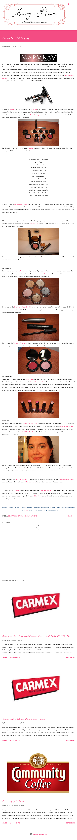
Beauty (11, 516)
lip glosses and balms (30, 423)
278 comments (14, 740)
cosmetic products (46, 490)
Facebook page (31, 482)
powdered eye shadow (21, 204)
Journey (34, 109)
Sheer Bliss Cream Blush (37, 382)
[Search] (68, 3)
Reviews (34, 516)
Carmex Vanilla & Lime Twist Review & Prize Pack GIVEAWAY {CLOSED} (36, 636)
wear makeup (34, 224)
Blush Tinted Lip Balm (28, 432)
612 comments (14, 823)
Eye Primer (21, 271)
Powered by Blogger (40, 834)
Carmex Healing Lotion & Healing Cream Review (23, 718)
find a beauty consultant (66, 479)
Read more (70, 657)
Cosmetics (18, 516)
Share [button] (70, 516)
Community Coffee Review (13, 801)
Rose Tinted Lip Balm (66, 426)
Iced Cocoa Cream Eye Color (23, 307)
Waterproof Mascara (19, 343)
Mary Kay (13, 109)
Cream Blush (29, 379)
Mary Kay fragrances (36, 115)
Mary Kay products (22, 479)
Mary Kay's (37, 496)
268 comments (14, 657)
